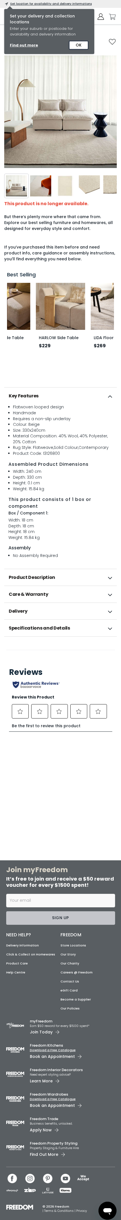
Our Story (68, 954)
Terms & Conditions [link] (59, 1210)
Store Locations (73, 945)
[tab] (60, 396)
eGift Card (69, 990)
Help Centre (15, 972)
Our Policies (70, 1008)
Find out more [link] (24, 45)
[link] (60, 649)
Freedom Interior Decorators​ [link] (56, 1070)
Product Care (17, 963)
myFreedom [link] (41, 1021)
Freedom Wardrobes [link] (49, 1094)
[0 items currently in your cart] (111, 17)
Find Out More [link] (44, 1154)
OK (79, 45)
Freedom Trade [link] (44, 1118)
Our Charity (69, 963)
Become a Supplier (75, 999)
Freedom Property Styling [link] (53, 1143)
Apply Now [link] (41, 1130)
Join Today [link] (41, 1032)
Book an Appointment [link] (52, 1056)
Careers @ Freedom (76, 972)
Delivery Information (22, 945)
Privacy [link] (81, 1210)
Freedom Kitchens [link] (46, 1045)
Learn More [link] (41, 1081)
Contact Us (69, 981)
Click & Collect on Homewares (30, 954)
